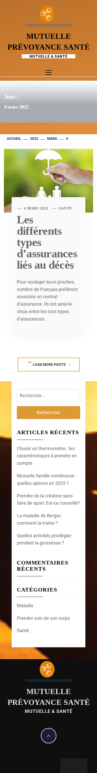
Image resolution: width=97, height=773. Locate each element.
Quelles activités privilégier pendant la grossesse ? (44, 539)
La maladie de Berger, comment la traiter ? (39, 519)
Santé (65, 208)
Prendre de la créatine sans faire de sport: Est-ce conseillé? (48, 499)
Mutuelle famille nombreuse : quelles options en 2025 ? (47, 479)
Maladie (25, 605)
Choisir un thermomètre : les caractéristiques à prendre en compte (47, 456)
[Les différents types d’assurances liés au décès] (48, 180)
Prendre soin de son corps (43, 618)
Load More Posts (49, 364)
